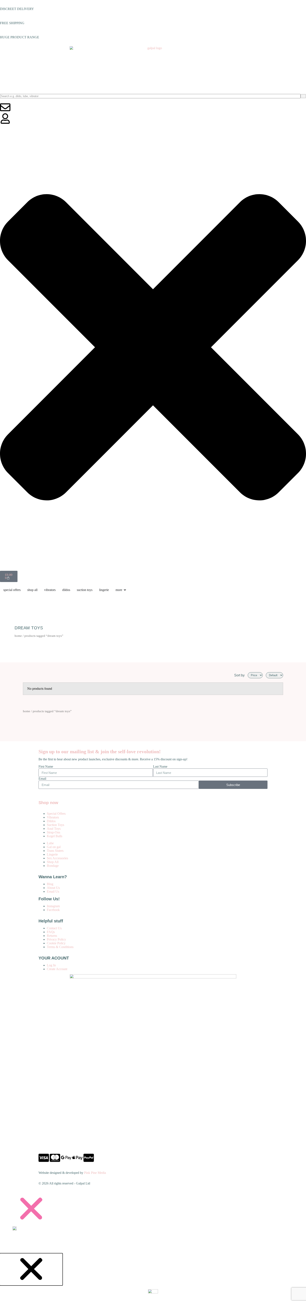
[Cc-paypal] (88, 1158)
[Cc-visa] (44, 1158)
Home (18, 635)
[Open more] (125, 589)
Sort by (239, 675)
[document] (153, 1223)
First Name (46, 766)
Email (42, 778)
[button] (153, 1208)
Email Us (53, 891)
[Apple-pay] (77, 1158)
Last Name (160, 766)
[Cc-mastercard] (55, 1158)
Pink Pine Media (95, 1172)
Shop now (48, 802)
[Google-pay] (66, 1158)
